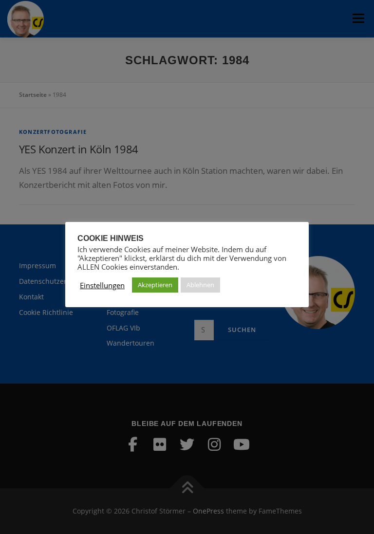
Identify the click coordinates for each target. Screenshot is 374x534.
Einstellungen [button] (102, 285)
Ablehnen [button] (200, 284)
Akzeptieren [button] (155, 284)
